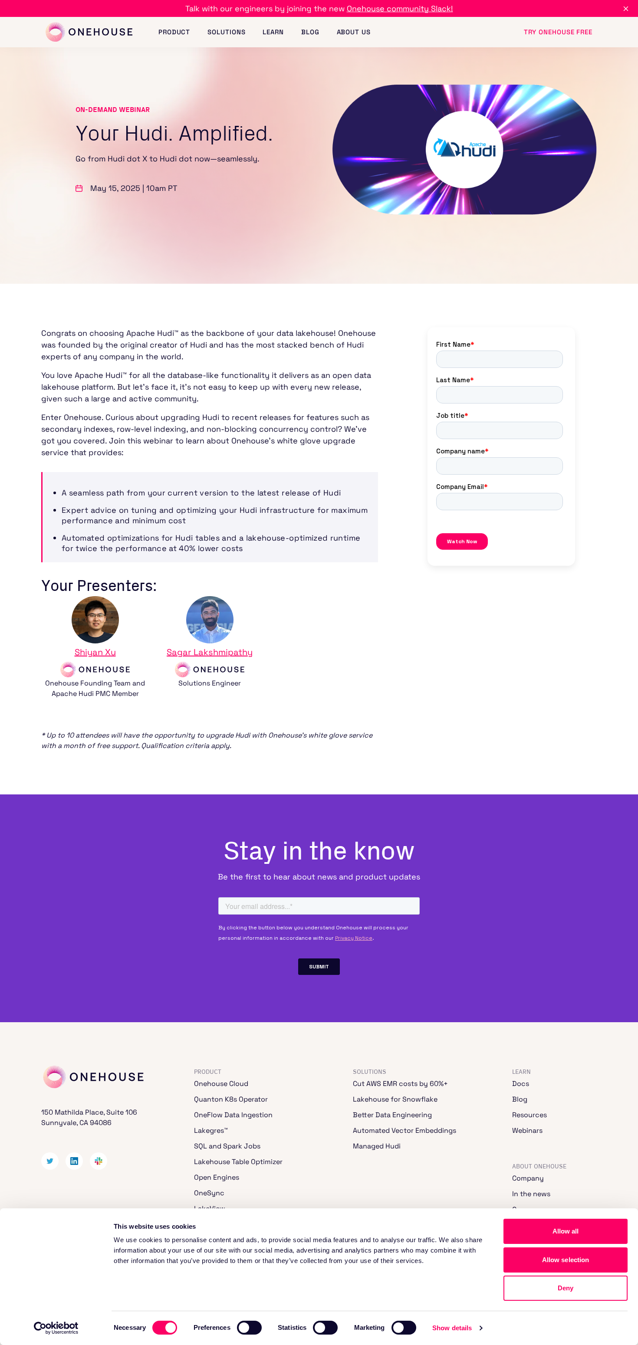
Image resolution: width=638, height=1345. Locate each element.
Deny (565, 1288)
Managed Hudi (377, 1146)
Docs (520, 1083)
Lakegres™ (211, 1130)
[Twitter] (50, 1161)
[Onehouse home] (89, 32)
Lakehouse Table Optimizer (238, 1161)
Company (528, 1178)
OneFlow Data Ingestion (233, 1114)
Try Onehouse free (558, 32)
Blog (310, 32)
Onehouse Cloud (221, 1083)
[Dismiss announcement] (626, 8)
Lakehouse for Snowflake (395, 1099)
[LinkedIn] (74, 1161)
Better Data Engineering (392, 1114)
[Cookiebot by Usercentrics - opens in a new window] (56, 1328)
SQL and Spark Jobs (227, 1146)
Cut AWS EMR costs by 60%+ (400, 1083)
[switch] (249, 1328)
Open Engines (216, 1177)
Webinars (527, 1130)
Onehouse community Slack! (400, 8)
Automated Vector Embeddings (404, 1130)
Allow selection (565, 1259)
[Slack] (98, 1161)
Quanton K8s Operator (231, 1099)
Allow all (565, 1231)
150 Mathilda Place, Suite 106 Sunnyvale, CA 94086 (89, 1117)
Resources (529, 1114)
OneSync (209, 1192)
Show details (452, 1328)
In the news (531, 1193)
